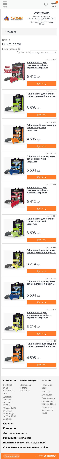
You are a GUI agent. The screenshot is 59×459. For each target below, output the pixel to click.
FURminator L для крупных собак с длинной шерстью (41, 251)
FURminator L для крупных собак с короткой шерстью (41, 159)
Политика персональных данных (24, 442)
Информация (28, 380)
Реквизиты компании (17, 437)
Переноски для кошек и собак (47, 410)
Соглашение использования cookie (25, 447)
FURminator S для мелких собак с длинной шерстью (41, 95)
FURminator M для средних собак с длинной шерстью (41, 345)
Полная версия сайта (12, 456)
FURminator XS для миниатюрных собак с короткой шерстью (39, 315)
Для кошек (47, 394)
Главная (8, 423)
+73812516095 (41, 13)
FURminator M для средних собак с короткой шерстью (41, 127)
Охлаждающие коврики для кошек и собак (49, 401)
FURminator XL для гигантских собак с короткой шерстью (37, 65)
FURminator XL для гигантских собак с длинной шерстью (37, 190)
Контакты (9, 380)
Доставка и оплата (25, 386)
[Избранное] (46, 4)
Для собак (47, 391)
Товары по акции (47, 386)
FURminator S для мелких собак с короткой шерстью (40, 221)
